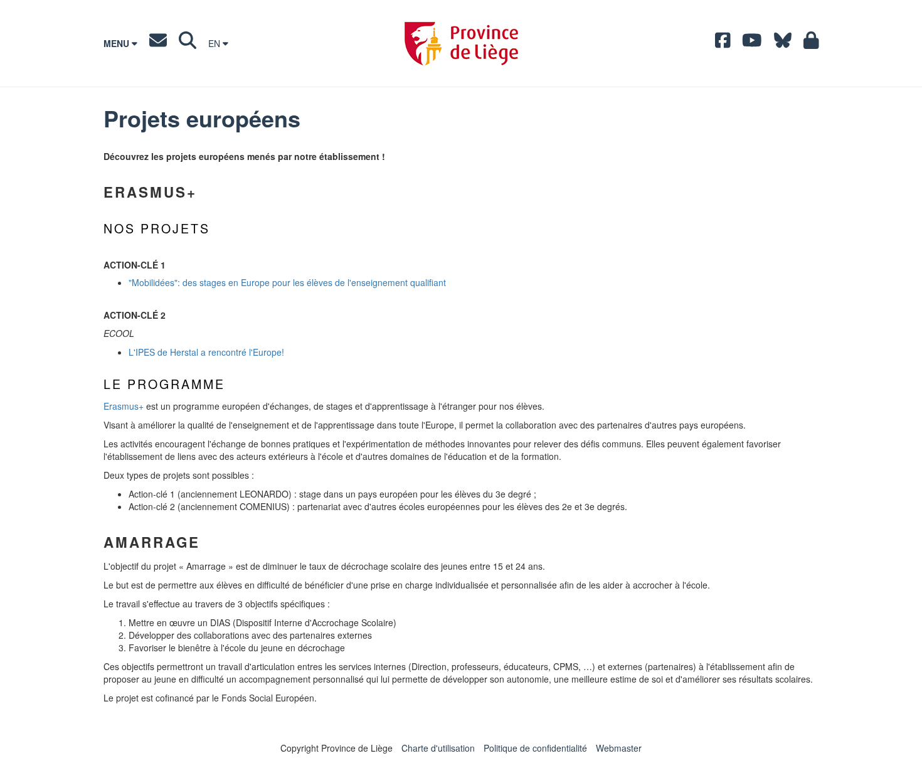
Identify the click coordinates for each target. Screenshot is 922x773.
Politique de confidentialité (535, 748)
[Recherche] (187, 43)
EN (215, 43)
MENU (117, 43)
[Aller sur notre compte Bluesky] (783, 43)
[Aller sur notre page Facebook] (723, 43)
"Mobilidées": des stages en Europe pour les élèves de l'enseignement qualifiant (287, 282)
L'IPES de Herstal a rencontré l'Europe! (206, 352)
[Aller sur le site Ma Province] (811, 43)
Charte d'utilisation (438, 748)
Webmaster (619, 748)
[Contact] (158, 43)
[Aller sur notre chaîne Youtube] (752, 43)
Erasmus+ (123, 406)
